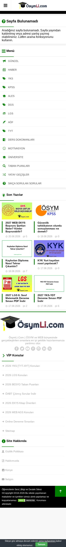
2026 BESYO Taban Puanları (22, 384)
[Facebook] (16, 349)
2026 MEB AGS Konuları (19, 412)
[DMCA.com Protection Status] (27, 500)
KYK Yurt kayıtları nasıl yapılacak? (48, 262)
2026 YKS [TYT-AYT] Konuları (22, 365)
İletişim (9, 479)
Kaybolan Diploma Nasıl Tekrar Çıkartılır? (17, 263)
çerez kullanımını (47, 541)
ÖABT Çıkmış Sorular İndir (20, 393)
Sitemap (10, 430)
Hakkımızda (12, 460)
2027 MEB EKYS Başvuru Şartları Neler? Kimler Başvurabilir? (15, 227)
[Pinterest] (33, 349)
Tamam (41, 544)
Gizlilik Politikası (14, 451)
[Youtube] (27, 349)
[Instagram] (38, 349)
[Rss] (49, 349)
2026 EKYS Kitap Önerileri (20, 403)
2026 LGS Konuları (16, 375)
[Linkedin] (44, 349)
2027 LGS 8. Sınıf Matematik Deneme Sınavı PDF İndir (17, 298)
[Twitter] (22, 349)
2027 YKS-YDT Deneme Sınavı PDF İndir (50, 298)
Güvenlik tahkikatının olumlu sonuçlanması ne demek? (50, 227)
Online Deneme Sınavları (19, 421)
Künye (9, 470)
